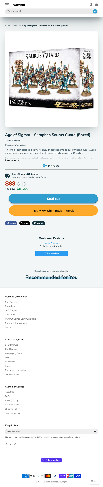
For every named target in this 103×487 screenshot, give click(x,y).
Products (17, 25)
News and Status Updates (17, 323)
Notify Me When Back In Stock (53, 210)
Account (91, 4)
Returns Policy (12, 404)
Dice (7, 357)
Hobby (8, 366)
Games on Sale (12, 374)
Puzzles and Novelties (15, 370)
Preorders (10, 306)
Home (7, 25)
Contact (9, 327)
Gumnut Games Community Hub (20, 319)
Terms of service (13, 413)
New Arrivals (11, 302)
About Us (9, 392)
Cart (96, 4)
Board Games (11, 345)
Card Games (11, 349)
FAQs (7, 396)
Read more (10, 160)
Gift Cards (10, 314)
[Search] (95, 11)
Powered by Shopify (58, 482)
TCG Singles (11, 310)
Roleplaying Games (14, 353)
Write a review (51, 253)
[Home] (19, 5)
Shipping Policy (12, 409)
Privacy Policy (11, 400)
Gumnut (46, 482)
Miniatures (10, 361)
